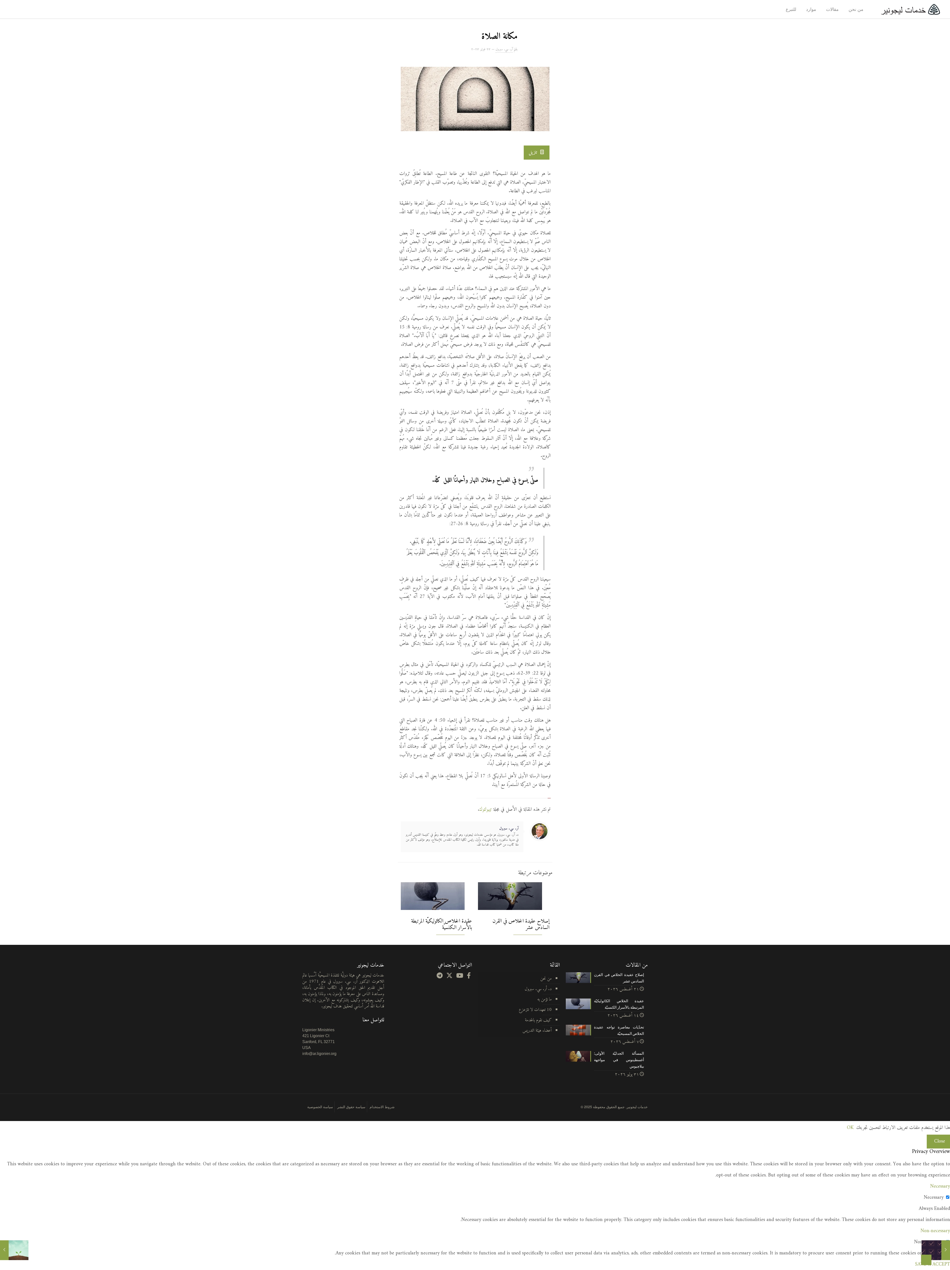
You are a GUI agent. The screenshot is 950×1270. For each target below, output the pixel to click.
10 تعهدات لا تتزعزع (535, 1010)
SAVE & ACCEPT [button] (932, 1264)
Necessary (934, 1197)
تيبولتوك (485, 809)
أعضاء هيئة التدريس (537, 1030)
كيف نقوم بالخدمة (538, 1020)
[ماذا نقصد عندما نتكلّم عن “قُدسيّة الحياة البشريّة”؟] (14, 1250)
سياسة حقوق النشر (351, 1106)
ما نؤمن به (544, 999)
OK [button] (850, 1127)
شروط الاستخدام (382, 1106)
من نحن (546, 978)
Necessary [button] (940, 1186)
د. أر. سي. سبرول (538, 989)
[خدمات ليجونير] (910, 9)
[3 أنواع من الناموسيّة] (936, 1250)
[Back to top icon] (926, 1260)
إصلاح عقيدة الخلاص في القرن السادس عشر (521, 924)
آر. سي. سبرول (504, 49)
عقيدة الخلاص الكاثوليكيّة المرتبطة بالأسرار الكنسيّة (441, 924)
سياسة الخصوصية (320, 1106)
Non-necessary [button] (935, 1231)
